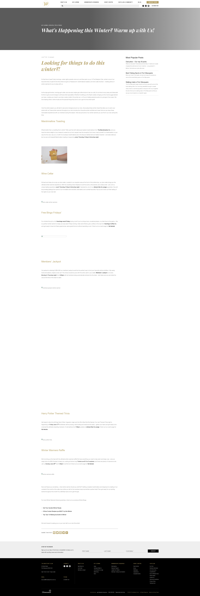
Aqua (95, 566)
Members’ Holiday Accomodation (118, 571)
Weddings (135, 570)
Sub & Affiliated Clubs (154, 573)
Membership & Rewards (91, 2)
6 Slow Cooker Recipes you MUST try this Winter (57, 511)
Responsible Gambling (120, 592)
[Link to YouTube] (148, 6)
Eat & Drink (75, 2)
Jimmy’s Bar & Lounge (100, 187)
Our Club (151, 566)
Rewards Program (115, 568)
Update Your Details (115, 570)
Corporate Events (136, 573)
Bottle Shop (96, 571)
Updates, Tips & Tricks (55, 25)
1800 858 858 (111, 592)
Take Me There (152, 2)
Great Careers (152, 575)
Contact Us (152, 577)
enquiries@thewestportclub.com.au (48, 579)
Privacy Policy (152, 581)
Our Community (153, 570)
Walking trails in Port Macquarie (137, 82)
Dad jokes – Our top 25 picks (136, 62)
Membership (114, 566)
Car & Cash (80, 568)
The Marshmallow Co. (104, 130)
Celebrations (136, 571)
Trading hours (152, 583)
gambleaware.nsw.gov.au (102, 592)
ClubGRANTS (152, 571)
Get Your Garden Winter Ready (52, 508)
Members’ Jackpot (101, 272)
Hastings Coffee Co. (110, 224)
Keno (95, 573)
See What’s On (81, 566)
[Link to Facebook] (143, 6)
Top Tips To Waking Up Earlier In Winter (54, 514)
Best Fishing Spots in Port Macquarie (139, 73)
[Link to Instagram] (146, 6)
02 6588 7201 (155, 5)
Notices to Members (154, 568)
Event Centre (108, 2)
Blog (139, 2)
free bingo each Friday (63, 221)
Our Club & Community (125, 2)
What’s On (64, 2)
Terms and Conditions (154, 579)
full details (112, 226)
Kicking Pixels (156, 592)
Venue (134, 568)
